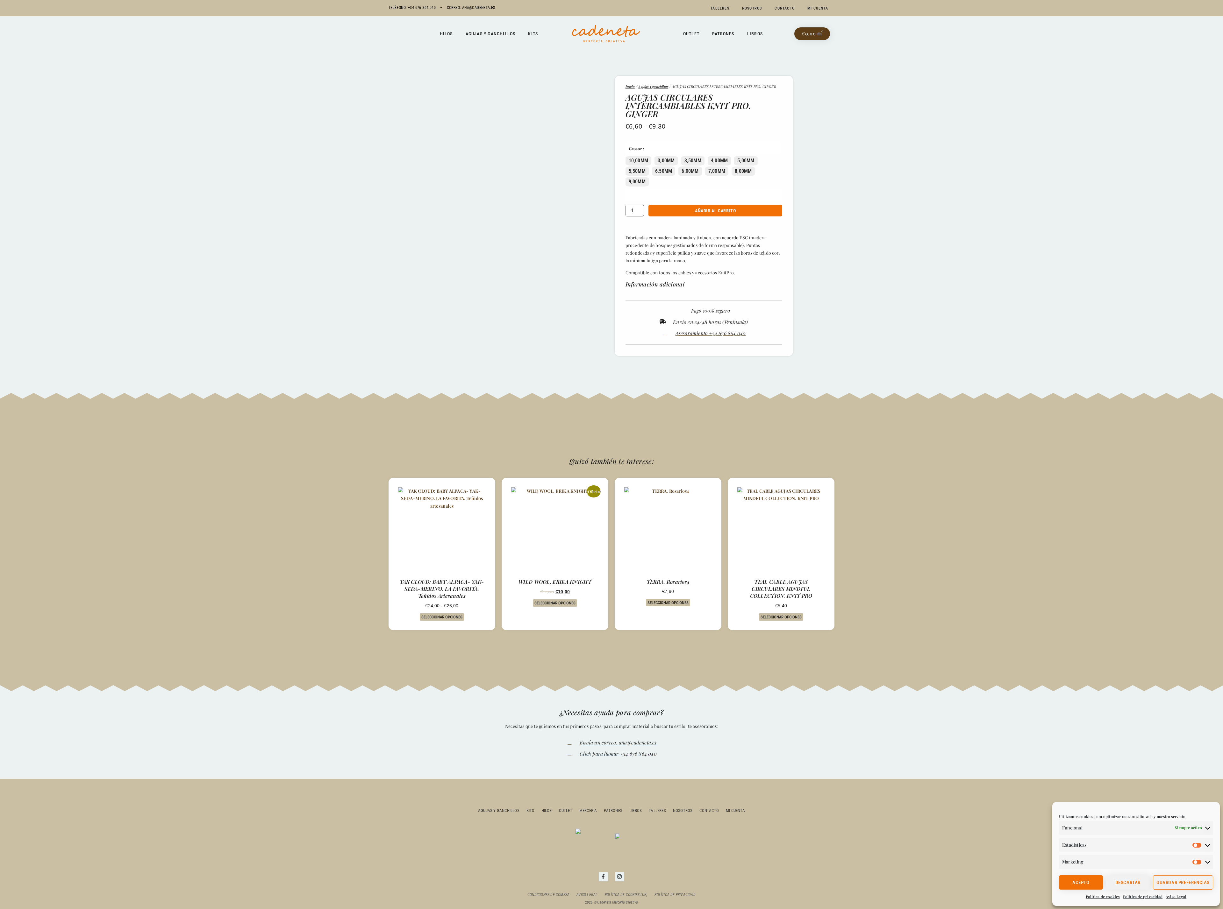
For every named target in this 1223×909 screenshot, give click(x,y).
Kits (533, 33)
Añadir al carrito (715, 210)
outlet (565, 810)
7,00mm (716, 171)
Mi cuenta (817, 8)
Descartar (1128, 882)
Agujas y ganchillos (491, 33)
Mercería (588, 810)
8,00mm (743, 171)
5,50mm (637, 171)
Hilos (446, 33)
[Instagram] (619, 876)
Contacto (785, 8)
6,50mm (663, 171)
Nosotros (752, 8)
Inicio (630, 86)
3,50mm (692, 161)
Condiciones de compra (548, 894)
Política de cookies (1103, 896)
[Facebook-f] (603, 876)
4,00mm (719, 161)
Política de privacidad (1142, 896)
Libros (755, 33)
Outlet (691, 33)
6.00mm (690, 171)
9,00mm (637, 182)
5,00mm (745, 161)
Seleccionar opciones (441, 617)
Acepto (1081, 882)
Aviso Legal (1176, 896)
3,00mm (666, 161)
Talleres (720, 8)
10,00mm (638, 161)
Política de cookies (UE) (626, 894)
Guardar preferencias (1183, 882)
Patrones (723, 33)
